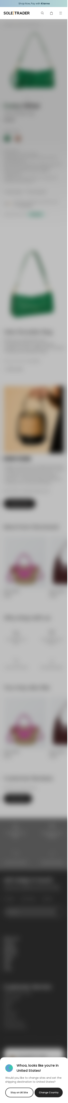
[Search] (42, 13)
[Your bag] (51, 13)
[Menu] (60, 13)
